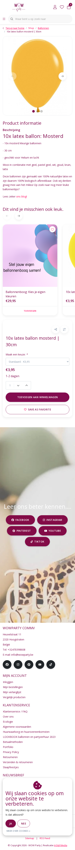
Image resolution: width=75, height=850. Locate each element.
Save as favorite (39, 409)
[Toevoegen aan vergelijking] (64, 329)
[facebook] (7, 664)
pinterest (23, 530)
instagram (54, 520)
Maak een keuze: (17, 354)
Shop (31, 28)
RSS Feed (45, 838)
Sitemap (29, 838)
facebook (22, 520)
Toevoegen (30, 310)
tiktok (39, 541)
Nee (23, 823)
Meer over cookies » (18, 830)
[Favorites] (61, 7)
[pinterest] (29, 664)
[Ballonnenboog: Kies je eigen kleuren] (30, 255)
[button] (56, 329)
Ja (10, 823)
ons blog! (22, 196)
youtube (55, 530)
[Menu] (4, 19)
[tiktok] (50, 664)
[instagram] (18, 664)
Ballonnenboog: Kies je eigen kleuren (25, 294)
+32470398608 (16, 649)
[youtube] (39, 664)
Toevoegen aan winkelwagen (37, 397)
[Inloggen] (55, 7)
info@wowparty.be (22, 654)
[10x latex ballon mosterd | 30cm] (37, 75)
